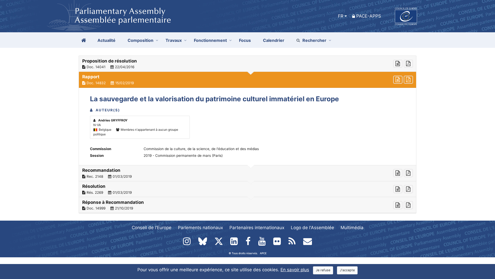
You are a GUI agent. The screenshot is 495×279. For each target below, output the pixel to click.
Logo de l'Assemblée (312, 227)
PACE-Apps (368, 16)
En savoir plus (294, 269)
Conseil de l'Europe (151, 227)
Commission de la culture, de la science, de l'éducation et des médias (201, 149)
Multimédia (352, 227)
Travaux (174, 40)
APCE (263, 253)
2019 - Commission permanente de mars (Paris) (183, 155)
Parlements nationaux (200, 227)
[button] (247, 64)
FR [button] (340, 16)
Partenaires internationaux (256, 227)
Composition (140, 40)
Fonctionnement (210, 40)
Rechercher (314, 40)
